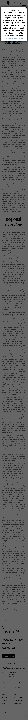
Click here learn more (14, 38)
